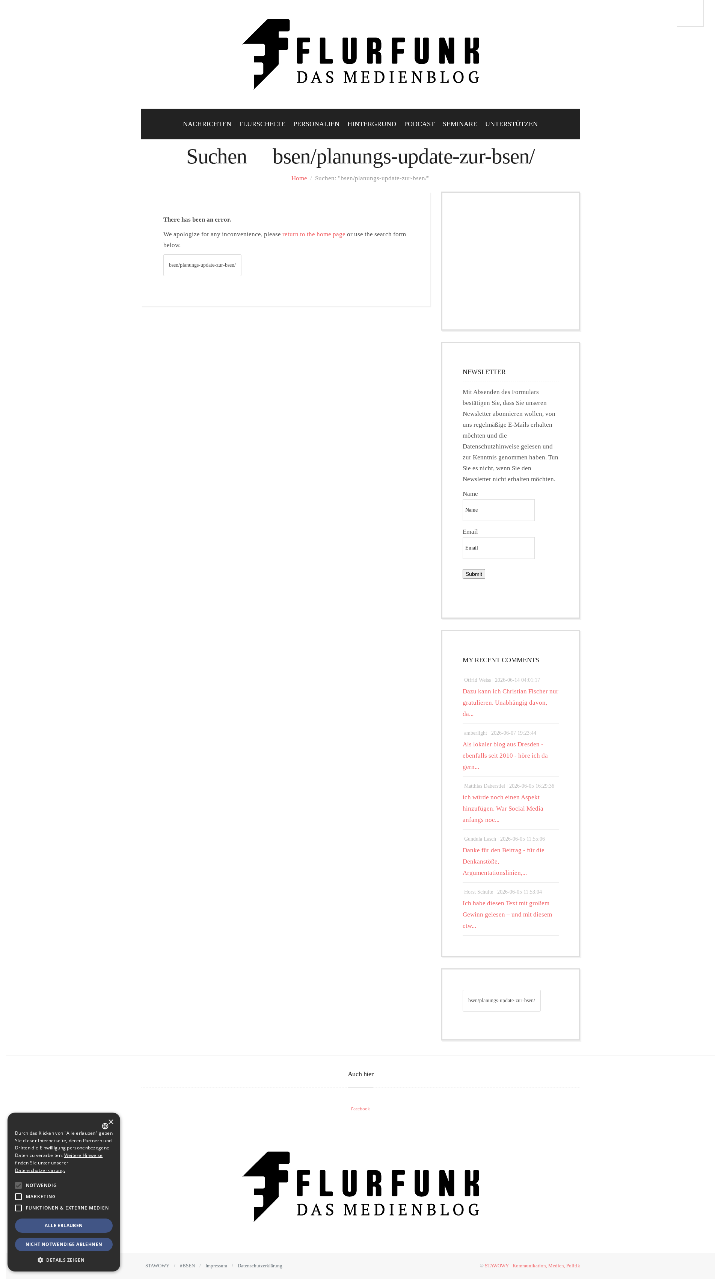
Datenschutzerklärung (260, 1265)
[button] (18, 1185)
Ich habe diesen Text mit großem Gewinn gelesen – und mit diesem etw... (507, 914)
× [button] (110, 1122)
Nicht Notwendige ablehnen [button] (64, 1244)
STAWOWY (157, 1265)
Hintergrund (371, 124)
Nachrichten (207, 124)
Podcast (419, 124)
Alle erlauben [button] (64, 1225)
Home (299, 178)
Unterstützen (511, 124)
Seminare (460, 124)
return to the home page (313, 234)
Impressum (216, 1265)
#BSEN (187, 1265)
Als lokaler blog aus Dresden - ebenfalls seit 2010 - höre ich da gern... (505, 755)
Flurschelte (262, 124)
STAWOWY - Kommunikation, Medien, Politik (532, 1265)
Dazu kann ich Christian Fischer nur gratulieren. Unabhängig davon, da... (510, 702)
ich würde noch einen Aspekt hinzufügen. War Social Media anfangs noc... (503, 808)
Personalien (316, 124)
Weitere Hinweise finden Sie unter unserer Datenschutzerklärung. (59, 1162)
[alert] (64, 1192)
